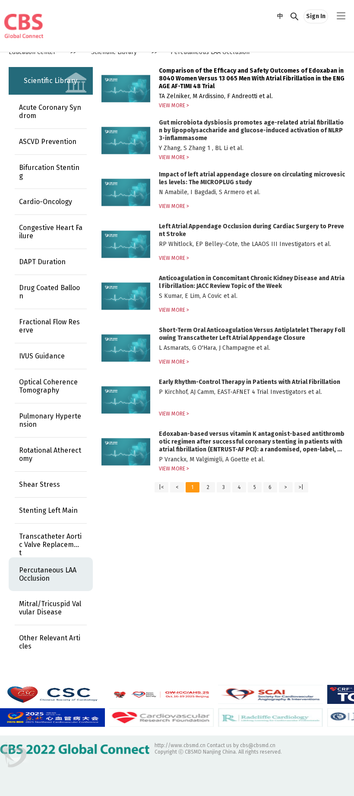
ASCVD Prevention (47, 141)
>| (301, 487)
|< (161, 487)
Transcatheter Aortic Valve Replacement (50, 544)
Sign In (316, 16)
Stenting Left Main (48, 510)
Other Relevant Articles (49, 642)
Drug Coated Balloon (49, 292)
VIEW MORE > (174, 105)
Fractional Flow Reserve (49, 326)
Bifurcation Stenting (49, 171)
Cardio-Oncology (45, 202)
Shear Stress (39, 484)
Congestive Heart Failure (50, 232)
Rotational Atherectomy (50, 454)
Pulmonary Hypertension (50, 420)
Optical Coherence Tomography (48, 386)
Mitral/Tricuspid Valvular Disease (50, 608)
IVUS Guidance (42, 356)
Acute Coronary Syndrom (50, 111)
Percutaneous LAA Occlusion (47, 574)
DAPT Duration (42, 262)
